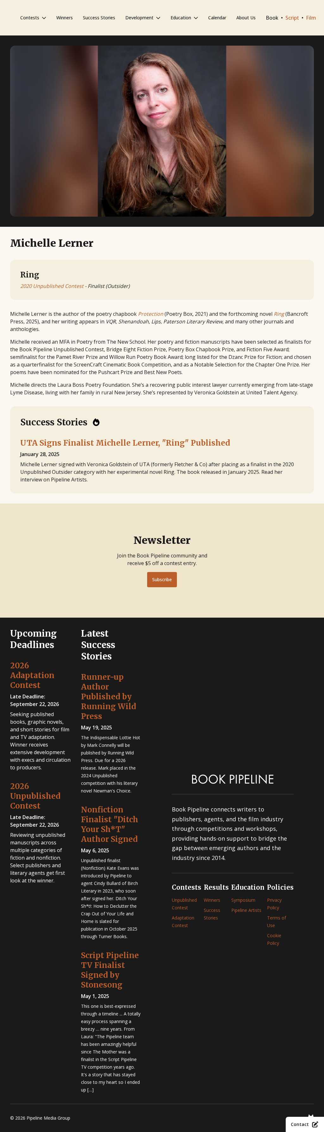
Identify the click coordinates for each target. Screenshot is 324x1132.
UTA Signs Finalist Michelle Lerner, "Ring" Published (125, 443)
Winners (64, 18)
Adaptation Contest (183, 921)
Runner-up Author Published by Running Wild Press (108, 696)
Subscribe (162, 579)
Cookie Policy (274, 939)
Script (292, 17)
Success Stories (99, 18)
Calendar (217, 18)
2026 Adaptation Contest (32, 675)
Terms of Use (276, 921)
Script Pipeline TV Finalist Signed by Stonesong (110, 970)
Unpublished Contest (184, 904)
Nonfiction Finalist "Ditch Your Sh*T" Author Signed (109, 824)
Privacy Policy (274, 904)
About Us (246, 18)
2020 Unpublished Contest (52, 286)
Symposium (243, 900)
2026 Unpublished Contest (35, 796)
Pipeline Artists (246, 910)
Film (311, 17)
